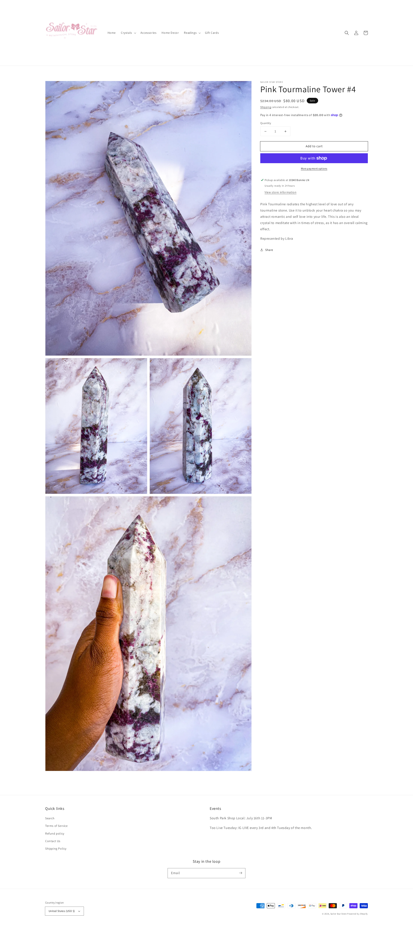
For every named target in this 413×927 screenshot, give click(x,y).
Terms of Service (56, 826)
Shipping (265, 107)
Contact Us (52, 841)
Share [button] (269, 250)
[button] (346, 33)
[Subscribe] (240, 873)
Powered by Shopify (357, 913)
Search (50, 818)
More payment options (314, 168)
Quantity (265, 123)
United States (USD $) (62, 911)
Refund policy (54, 833)
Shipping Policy (55, 848)
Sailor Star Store (338, 913)
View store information (280, 192)
